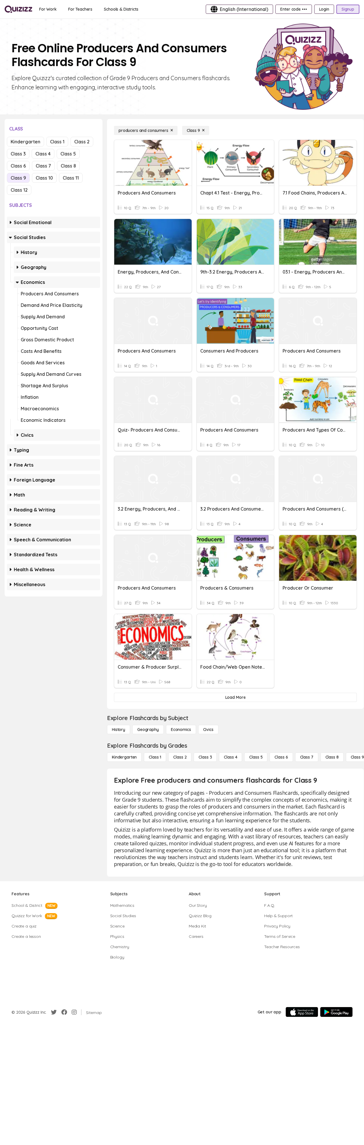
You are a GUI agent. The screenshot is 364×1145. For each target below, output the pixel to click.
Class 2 (81, 142)
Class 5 (68, 154)
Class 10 (44, 178)
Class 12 (19, 190)
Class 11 (71, 178)
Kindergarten (25, 142)
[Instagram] (74, 1012)
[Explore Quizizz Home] (18, 9)
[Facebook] (64, 1012)
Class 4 (43, 154)
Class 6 (18, 166)
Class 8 (68, 166)
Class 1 (57, 142)
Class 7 (43, 166)
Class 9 (18, 178)
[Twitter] (54, 1012)
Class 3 (18, 154)
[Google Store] (336, 1012)
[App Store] (302, 1012)
